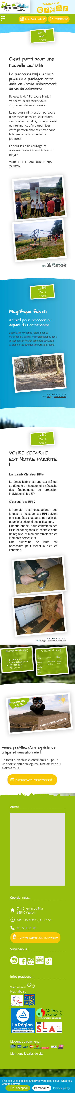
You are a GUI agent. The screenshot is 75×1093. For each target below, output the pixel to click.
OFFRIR (60, 19)
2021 (38, 658)
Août (59, 663)
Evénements (60, 265)
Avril (39, 664)
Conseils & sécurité (56, 640)
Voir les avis (18, 987)
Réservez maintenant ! (34, 779)
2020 (48, 657)
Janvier (40, 667)
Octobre (50, 664)
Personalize (42, 1088)
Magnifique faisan (28, 311)
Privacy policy (61, 1088)
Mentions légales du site (27, 1054)
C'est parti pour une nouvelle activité (31, 62)
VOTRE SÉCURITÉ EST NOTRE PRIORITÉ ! (33, 459)
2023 (58, 656)
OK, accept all (19, 1088)
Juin (39, 672)
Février (39, 662)
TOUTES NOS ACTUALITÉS (16, 666)
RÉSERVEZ (35, 19)
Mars (39, 669)
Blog (49, 265)
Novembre (51, 661)
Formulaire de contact (37, 937)
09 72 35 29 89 (26, 928)
